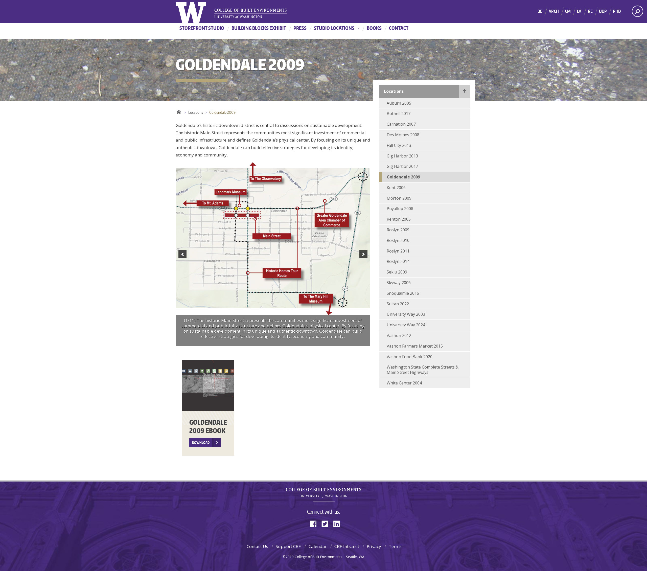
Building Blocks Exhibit (259, 28)
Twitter (326, 523)
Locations (195, 112)
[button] (182, 254)
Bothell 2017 (398, 113)
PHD (617, 11)
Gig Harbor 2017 (402, 166)
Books (374, 28)
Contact (398, 28)
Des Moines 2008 (403, 135)
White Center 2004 (404, 383)
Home (179, 111)
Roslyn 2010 (398, 240)
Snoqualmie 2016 (403, 293)
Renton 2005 (399, 219)
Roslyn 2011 (398, 251)
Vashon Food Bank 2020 (409, 356)
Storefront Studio (201, 28)
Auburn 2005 (399, 103)
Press (300, 28)
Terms (395, 546)
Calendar (318, 546)
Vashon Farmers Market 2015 (415, 346)
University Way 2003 (406, 314)
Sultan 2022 (398, 304)
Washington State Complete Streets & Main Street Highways (422, 369)
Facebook (315, 523)
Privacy (374, 546)
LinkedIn (338, 523)
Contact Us (257, 546)
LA (579, 11)
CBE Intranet (346, 546)
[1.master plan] (273, 238)
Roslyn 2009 (398, 230)
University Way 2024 (406, 325)
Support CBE (288, 546)
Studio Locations (334, 28)
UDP (603, 11)
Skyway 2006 (399, 282)
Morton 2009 (399, 198)
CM (568, 11)
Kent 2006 (396, 187)
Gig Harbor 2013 (402, 156)
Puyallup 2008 (400, 208)
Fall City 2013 (399, 145)
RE (590, 11)
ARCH (554, 11)
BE (540, 11)
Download (201, 443)
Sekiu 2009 (397, 272)
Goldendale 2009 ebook (208, 426)
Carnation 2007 (401, 124)
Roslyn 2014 (398, 261)
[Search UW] (637, 11)
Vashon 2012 (399, 335)
